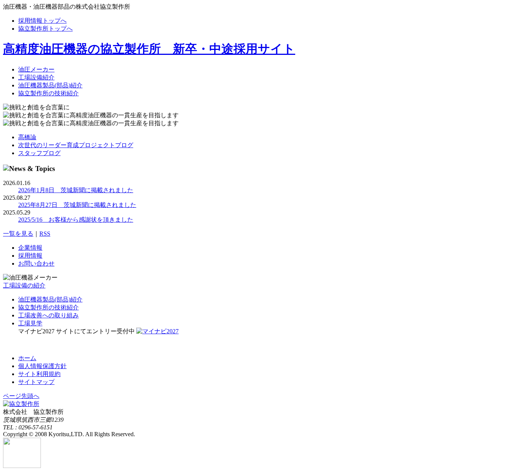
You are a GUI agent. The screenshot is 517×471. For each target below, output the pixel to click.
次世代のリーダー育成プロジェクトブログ (75, 145)
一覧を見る (18, 233)
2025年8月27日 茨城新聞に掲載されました (77, 205)
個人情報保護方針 (42, 366)
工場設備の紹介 (24, 285)
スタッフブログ (39, 153)
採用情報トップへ (42, 20)
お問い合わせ (36, 263)
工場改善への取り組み (48, 315)
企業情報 (30, 247)
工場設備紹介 (36, 77)
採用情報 (30, 255)
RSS (44, 233)
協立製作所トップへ (45, 28)
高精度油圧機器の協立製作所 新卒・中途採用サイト (149, 49)
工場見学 (30, 323)
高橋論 (27, 137)
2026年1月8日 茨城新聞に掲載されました (75, 190)
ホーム (27, 358)
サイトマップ (36, 382)
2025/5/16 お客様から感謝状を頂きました (75, 219)
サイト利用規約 (39, 374)
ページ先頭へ (21, 396)
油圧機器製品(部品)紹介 (50, 85)
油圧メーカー (36, 69)
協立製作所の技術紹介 (48, 93)
